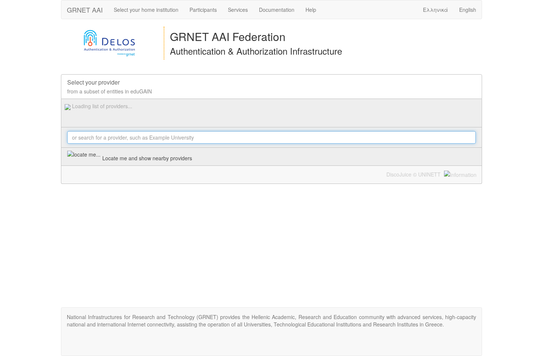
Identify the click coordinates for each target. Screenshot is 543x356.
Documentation (276, 9)
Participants (203, 9)
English (467, 9)
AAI (85, 9)
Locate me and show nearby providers (147, 158)
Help (310, 9)
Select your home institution (146, 9)
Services (238, 9)
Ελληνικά (435, 9)
